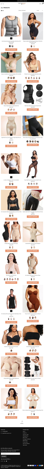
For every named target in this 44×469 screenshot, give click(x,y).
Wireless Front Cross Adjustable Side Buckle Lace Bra (32, 74)
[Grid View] (1, 10)
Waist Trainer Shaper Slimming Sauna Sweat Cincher (33, 105)
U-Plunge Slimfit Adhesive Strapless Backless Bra (11, 378)
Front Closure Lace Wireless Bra (11, 275)
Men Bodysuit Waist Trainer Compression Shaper (32, 275)
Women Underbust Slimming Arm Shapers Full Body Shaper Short (33, 410)
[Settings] (40, 4)
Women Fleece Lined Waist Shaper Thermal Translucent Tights (33, 137)
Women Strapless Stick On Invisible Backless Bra (11, 105)
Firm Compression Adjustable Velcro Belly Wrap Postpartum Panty (11, 442)
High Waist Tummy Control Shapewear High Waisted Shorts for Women (11, 138)
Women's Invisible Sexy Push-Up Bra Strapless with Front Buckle (11, 74)
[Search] (3, 4)
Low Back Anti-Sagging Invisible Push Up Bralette (11, 180)
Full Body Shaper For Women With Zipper (11, 243)
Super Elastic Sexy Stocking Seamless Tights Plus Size (32, 180)
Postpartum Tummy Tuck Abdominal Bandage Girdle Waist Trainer (33, 442)
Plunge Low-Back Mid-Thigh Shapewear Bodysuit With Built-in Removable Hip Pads (32, 42)
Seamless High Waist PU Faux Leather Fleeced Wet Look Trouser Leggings (33, 212)
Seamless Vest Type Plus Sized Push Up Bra (11, 346)
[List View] (3, 10)
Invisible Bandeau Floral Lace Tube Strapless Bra (11, 410)
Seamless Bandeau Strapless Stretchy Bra (32, 346)
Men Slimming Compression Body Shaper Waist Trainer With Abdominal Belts (11, 42)
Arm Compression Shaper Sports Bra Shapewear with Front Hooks (11, 211)
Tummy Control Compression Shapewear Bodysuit (33, 313)
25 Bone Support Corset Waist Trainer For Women (33, 378)
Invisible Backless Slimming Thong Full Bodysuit (32, 243)
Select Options (11, 49)
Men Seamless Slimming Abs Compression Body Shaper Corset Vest (11, 314)
